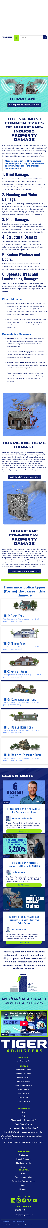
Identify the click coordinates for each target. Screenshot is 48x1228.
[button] (16, 38)
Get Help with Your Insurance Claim (24, 105)
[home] (6, 38)
